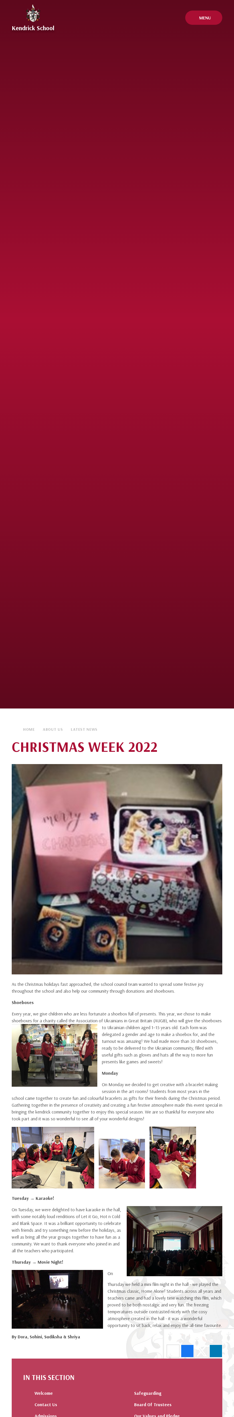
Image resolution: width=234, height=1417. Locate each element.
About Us (53, 729)
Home (29, 729)
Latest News (84, 729)
